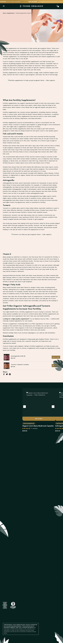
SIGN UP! (36, 558)
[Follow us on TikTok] (34, 616)
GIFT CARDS (6, 588)
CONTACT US (6, 593)
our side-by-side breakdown (46, 333)
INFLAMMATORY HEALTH (9, 572)
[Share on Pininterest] (10, 374)
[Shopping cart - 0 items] (57, 6)
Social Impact (26, 588)
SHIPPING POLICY (8, 600)
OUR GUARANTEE (27, 583)
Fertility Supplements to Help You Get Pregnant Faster (29, 13)
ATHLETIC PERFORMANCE (10, 576)
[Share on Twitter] (7, 374)
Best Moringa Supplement (30, 597)
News (43, 569)
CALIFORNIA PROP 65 (28, 578)
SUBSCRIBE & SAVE (8, 569)
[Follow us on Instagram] (20, 616)
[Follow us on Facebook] (23, 616)
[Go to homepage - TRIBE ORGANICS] (31, 6)
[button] (26, 428)
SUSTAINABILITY (26, 574)
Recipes (44, 574)
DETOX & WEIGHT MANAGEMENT (12, 581)
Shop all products (11, 420)
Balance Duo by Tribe (42, 319)
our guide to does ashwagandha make (31, 193)
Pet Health (45, 572)
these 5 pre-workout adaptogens (24, 333)
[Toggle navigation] (4, 6)
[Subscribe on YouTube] (31, 616)
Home (4, 13)
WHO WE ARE (26, 569)
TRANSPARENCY (26, 572)
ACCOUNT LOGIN (27, 585)
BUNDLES (5, 585)
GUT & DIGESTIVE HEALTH (10, 578)
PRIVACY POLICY (7, 604)
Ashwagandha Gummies (29, 599)
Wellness (45, 578)
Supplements (10, 13)
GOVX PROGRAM (26, 576)
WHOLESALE (25, 581)
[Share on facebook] (4, 374)
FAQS (4, 595)
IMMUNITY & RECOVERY (9, 583)
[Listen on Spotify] (27, 616)
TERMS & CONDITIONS (9, 597)
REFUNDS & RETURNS (9, 602)
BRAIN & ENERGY (7, 574)
